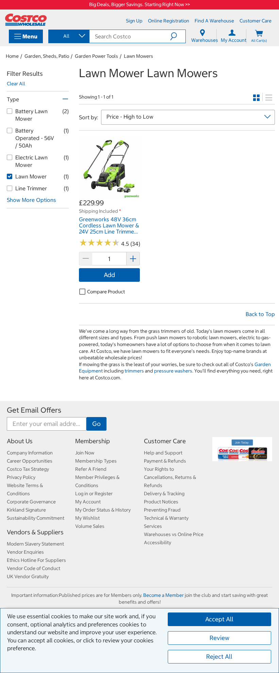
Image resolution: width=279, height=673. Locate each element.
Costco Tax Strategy (28, 469)
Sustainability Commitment (35, 518)
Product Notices (161, 502)
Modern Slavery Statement (35, 544)
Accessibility (157, 542)
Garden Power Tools (96, 56)
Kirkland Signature (26, 510)
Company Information (30, 453)
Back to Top (260, 314)
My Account (88, 502)
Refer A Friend (90, 469)
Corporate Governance (31, 502)
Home (12, 56)
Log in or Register (94, 493)
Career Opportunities (29, 461)
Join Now (84, 453)
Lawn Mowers (138, 56)
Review (219, 638)
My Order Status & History (103, 510)
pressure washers (173, 371)
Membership (92, 441)
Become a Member (163, 595)
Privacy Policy (21, 477)
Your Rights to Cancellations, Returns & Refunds (170, 477)
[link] (109, 194)
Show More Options (31, 199)
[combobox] (68, 36)
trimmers (134, 371)
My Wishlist (87, 518)
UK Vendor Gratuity (28, 576)
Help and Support (163, 453)
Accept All (219, 619)
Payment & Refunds (165, 461)
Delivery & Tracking (164, 493)
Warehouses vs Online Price (173, 534)
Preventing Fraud (162, 510)
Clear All (16, 84)
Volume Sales (89, 526)
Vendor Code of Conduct (33, 568)
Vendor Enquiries (25, 552)
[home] (26, 20)
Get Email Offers (34, 410)
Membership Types (96, 461)
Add (109, 275)
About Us (20, 441)
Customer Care (165, 441)
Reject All (219, 656)
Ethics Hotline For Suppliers (36, 560)
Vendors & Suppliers (35, 532)
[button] (177, 36)
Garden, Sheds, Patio (46, 56)
